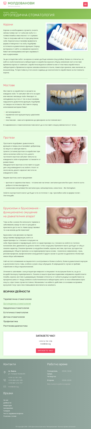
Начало (6, 12)
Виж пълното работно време (58, 384)
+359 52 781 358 (45, 341)
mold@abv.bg (45, 344)
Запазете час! (45, 351)
